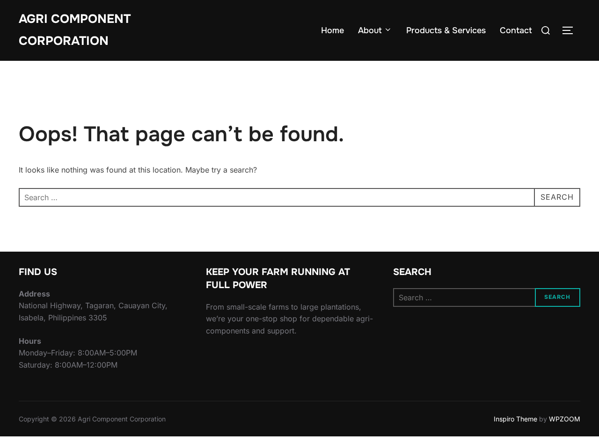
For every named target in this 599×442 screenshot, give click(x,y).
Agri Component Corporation (75, 30)
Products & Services (446, 30)
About (370, 30)
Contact (516, 30)
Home (332, 30)
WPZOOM (564, 419)
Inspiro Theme (515, 419)
